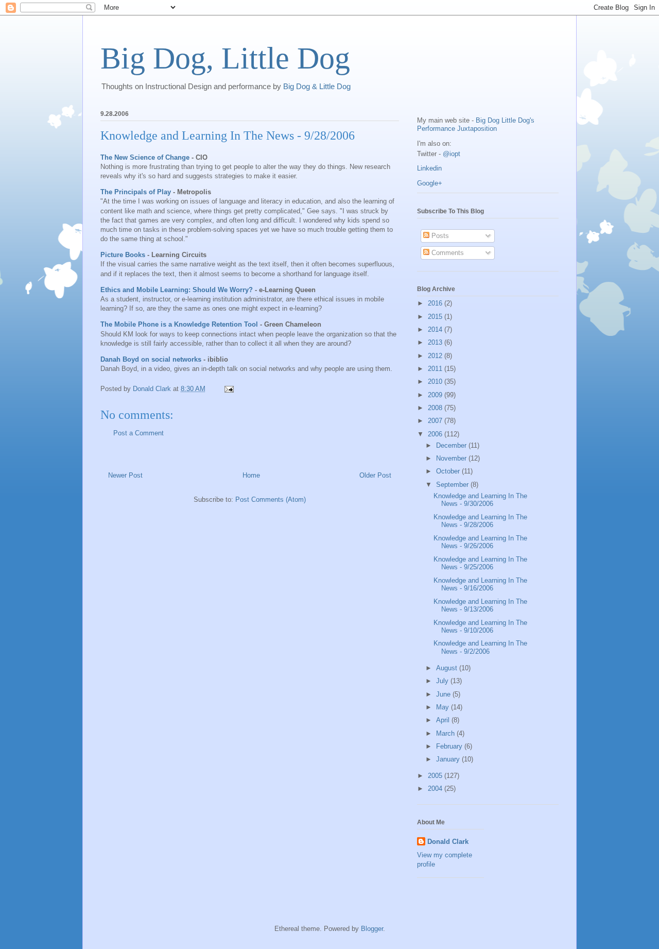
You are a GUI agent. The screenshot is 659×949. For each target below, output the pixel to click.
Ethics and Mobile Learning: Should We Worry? (176, 290)
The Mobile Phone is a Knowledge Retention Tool (179, 324)
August (447, 668)
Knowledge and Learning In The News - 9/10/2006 (480, 627)
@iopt (451, 154)
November (452, 458)
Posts (439, 236)
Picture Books (122, 255)
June (444, 694)
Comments (446, 253)
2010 (436, 381)
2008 (436, 408)
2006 (436, 434)
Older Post (375, 475)
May (443, 707)
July (443, 681)
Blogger (372, 929)
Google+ (429, 183)
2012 (436, 356)
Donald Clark (448, 841)
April (444, 720)
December (452, 445)
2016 (436, 303)
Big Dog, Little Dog (225, 58)
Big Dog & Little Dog (317, 86)
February (450, 746)
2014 (436, 329)
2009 (436, 395)
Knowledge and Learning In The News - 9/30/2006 (480, 500)
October (449, 471)
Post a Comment (138, 433)
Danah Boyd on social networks (150, 359)
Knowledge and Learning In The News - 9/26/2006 (480, 542)
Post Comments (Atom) (270, 499)
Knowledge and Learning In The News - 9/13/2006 (480, 606)
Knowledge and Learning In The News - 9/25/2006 (480, 563)
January (449, 759)
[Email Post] (228, 389)
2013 (436, 342)
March (446, 733)
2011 (436, 368)
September (453, 484)
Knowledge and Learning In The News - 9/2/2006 (480, 647)
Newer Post (125, 475)
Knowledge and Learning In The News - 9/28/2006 (227, 135)
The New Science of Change (144, 157)
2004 (436, 788)
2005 (436, 775)
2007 (436, 421)
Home (251, 475)
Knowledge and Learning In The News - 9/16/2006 (480, 584)
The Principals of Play (135, 192)
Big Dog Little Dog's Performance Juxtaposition (475, 124)
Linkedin (429, 168)
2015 (436, 316)
